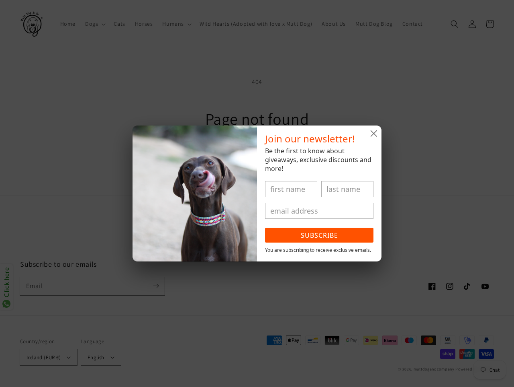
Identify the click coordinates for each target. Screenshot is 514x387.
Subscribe (319, 235)
